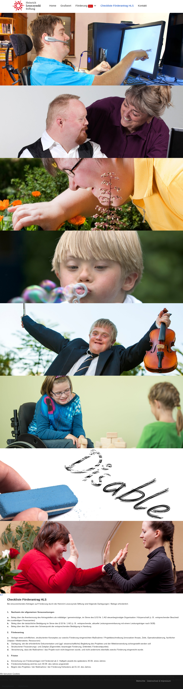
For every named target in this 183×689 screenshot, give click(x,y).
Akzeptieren (8, 686)
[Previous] (0, 595)
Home (52, 5)
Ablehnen (23, 686)
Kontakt (142, 5)
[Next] (2, 595)
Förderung (83, 5)
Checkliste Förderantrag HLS (117, 5)
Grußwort (65, 5)
